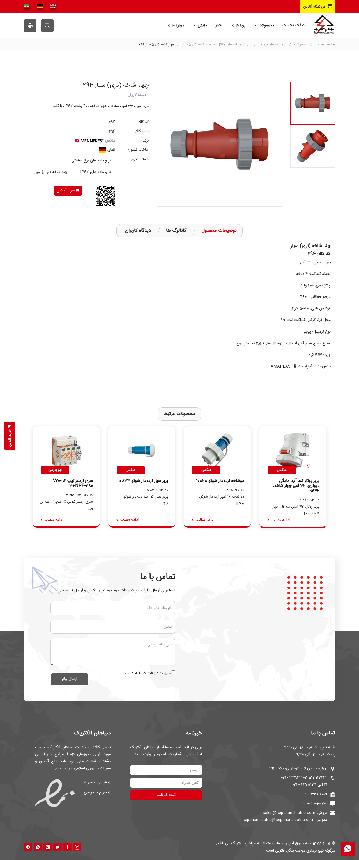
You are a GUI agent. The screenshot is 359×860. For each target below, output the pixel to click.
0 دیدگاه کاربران (138, 95)
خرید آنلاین (66, 190)
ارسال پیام (69, 679)
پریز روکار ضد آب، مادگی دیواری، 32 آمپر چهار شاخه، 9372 (296, 486)
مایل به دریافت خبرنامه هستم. (147, 673)
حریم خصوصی (95, 792)
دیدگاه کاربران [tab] (138, 230)
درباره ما (177, 25)
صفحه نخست (293, 25)
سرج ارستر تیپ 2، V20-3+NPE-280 (73, 483)
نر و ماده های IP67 (231, 44)
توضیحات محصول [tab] (219, 230)
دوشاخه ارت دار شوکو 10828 (220, 480)
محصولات (265, 25)
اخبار (218, 25)
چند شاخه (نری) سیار (196, 44)
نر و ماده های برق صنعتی (269, 44)
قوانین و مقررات (94, 782)
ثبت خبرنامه (166, 795)
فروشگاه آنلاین (315, 6)
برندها (240, 25)
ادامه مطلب (280, 520)
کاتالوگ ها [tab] (176, 230)
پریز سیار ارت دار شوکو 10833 (143, 480)
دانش (202, 25)
